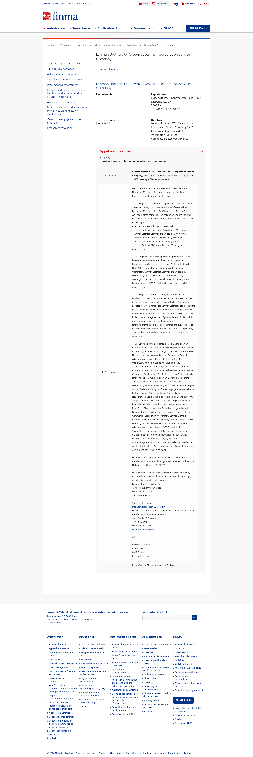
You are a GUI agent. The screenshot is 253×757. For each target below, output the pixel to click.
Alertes (178, 719)
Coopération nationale (187, 672)
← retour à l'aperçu (107, 69)
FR (207, 3)
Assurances (54, 659)
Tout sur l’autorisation (60, 644)
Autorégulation (151, 700)
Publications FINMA (153, 674)
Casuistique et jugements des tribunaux (64, 121)
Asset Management (59, 667)
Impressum (159, 753)
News (145, 3)
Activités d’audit (183, 664)
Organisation (181, 652)
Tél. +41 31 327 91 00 (58, 619)
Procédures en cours (71, 45)
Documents (162, 3)
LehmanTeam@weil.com (144, 529)
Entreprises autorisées (186, 715)
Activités (179, 660)
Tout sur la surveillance (92, 644)
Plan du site (174, 753)
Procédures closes (92, 45)
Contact (71, 3)
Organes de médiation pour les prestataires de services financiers (61, 723)
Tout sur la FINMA (184, 644)
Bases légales (150, 648)
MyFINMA (190, 3)
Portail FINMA (83, 3)
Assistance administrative (61, 102)
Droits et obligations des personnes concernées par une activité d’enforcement (67, 111)
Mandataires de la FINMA (188, 668)
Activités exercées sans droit (63, 74)
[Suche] (199, 4)
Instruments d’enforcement (62, 84)
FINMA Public (183, 700)
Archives (147, 711)
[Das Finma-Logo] (60, 16)
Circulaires (148, 652)
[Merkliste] (174, 4)
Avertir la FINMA (183, 723)
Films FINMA (150, 678)
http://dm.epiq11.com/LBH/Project (148, 506)
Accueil (46, 3)
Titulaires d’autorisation (60, 68)
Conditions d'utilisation (138, 753)
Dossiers (147, 682)
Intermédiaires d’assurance (63, 663)
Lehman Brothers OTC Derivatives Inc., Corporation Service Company (139, 45)
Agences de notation (60, 713)
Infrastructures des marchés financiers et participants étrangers (60, 705)
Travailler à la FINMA (186, 656)
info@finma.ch (56, 622)
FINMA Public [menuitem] (198, 28)
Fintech (53, 738)
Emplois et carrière (85, 753)
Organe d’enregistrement (62, 716)
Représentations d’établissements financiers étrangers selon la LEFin (63, 688)
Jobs (63, 3)
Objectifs (179, 648)
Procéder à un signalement (189, 690)
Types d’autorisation (59, 648)
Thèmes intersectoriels (92, 648)
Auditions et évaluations (156, 656)
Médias (55, 3)
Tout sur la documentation (157, 644)
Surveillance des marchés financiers (67, 79)
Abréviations (116, 753)
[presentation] (151, 152)
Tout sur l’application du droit (64, 63)
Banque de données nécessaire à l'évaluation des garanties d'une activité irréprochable (66, 93)
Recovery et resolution (60, 128)
